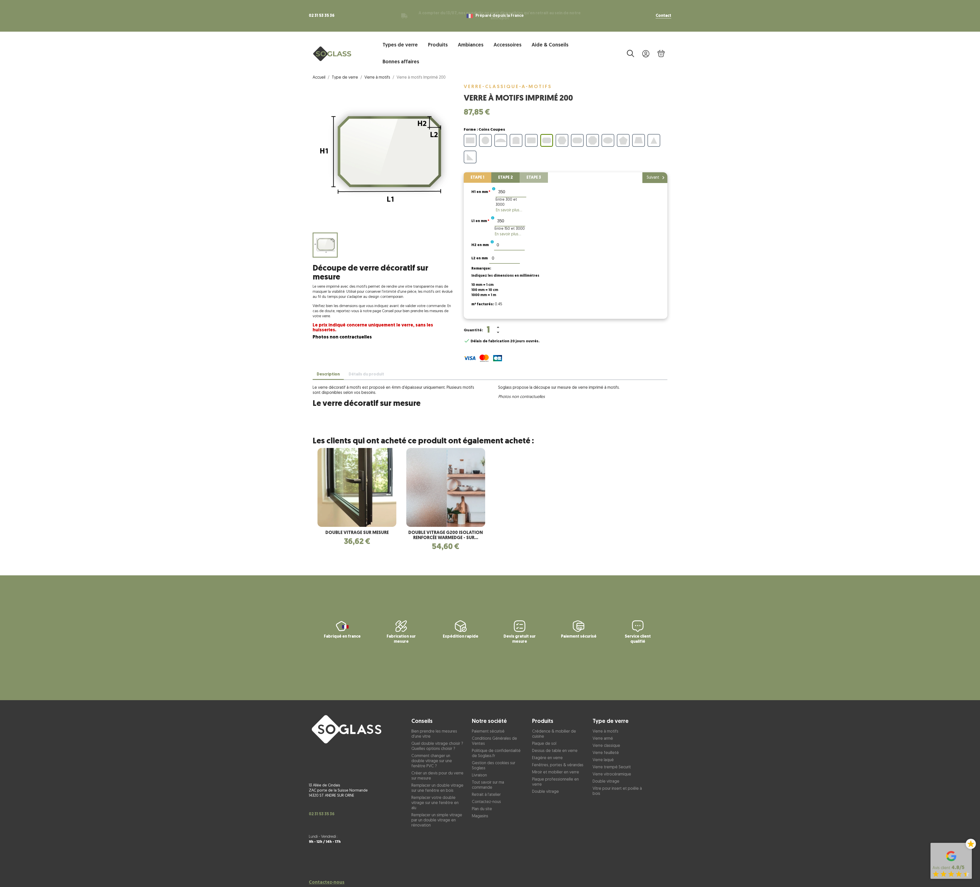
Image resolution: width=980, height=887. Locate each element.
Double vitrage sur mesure (357, 533)
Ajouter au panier (534, 330)
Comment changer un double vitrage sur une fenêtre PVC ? (431, 761)
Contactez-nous (327, 882)
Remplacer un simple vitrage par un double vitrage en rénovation (436, 820)
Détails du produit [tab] (366, 374)
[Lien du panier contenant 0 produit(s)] (661, 54)
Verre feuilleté (606, 753)
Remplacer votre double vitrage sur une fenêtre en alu (435, 803)
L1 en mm (480, 221)
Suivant (656, 178)
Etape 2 (505, 178)
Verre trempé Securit (612, 767)
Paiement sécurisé (488, 732)
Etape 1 (477, 178)
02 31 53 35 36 (322, 16)
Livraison (479, 775)
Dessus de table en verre (555, 751)
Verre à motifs (605, 732)
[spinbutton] (511, 192)
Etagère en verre (547, 758)
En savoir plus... (509, 210)
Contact (663, 16)
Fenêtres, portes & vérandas (557, 765)
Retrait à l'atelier (486, 795)
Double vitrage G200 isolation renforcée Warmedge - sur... (445, 535)
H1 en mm (480, 192)
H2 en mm (480, 245)
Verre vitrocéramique (612, 774)
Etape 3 (533, 178)
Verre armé (603, 739)
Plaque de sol (544, 744)
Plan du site (482, 809)
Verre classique (606, 746)
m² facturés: (482, 304)
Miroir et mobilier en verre (555, 772)
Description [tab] (328, 374)
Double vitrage (545, 792)
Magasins (480, 816)
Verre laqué (603, 760)
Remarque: (481, 269)
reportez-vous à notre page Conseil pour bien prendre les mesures (389, 311)
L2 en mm (479, 258)
